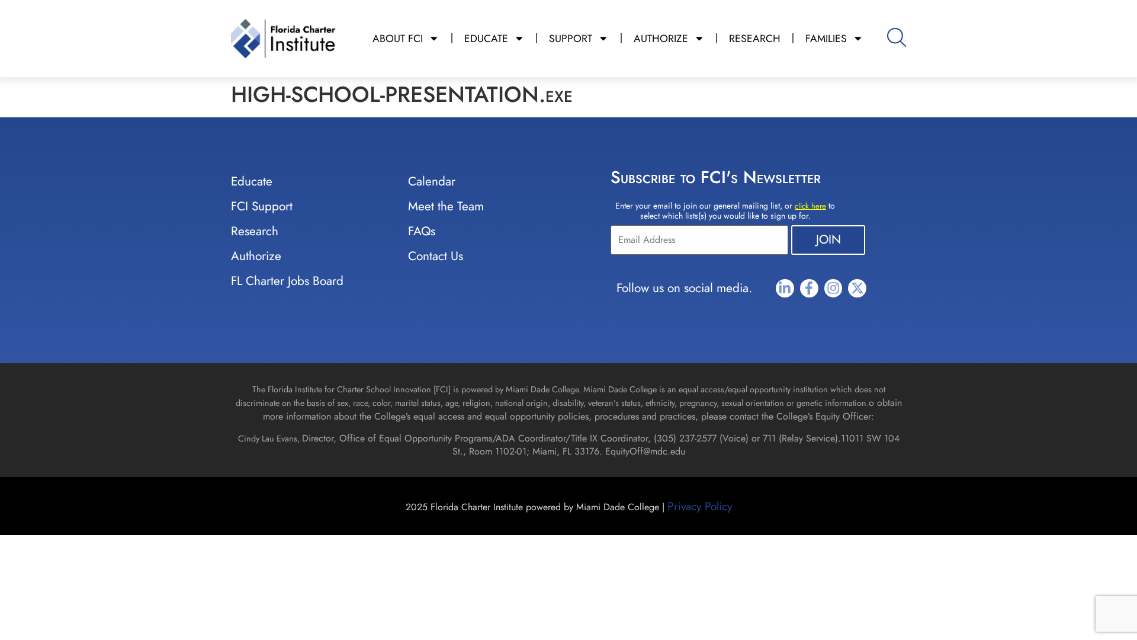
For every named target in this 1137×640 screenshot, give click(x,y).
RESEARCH (755, 38)
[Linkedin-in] (785, 288)
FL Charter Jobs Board (287, 281)
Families (826, 38)
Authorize (256, 256)
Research (254, 231)
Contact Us (435, 256)
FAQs (421, 231)
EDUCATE (486, 38)
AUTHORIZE (661, 38)
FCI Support (262, 206)
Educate (251, 181)
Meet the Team (446, 206)
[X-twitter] (857, 288)
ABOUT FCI (397, 38)
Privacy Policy (699, 506)
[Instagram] (833, 288)
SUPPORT (570, 38)
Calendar (431, 181)
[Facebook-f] (809, 288)
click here (810, 206)
